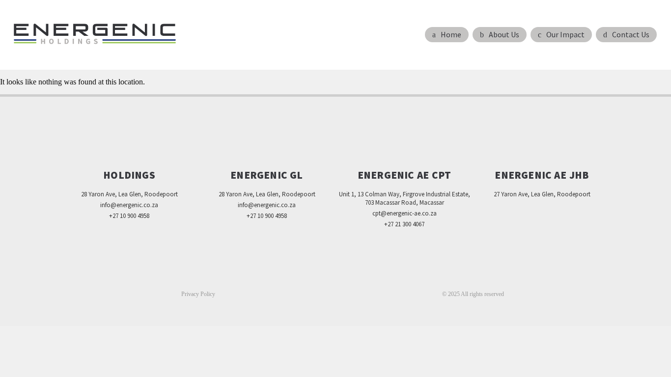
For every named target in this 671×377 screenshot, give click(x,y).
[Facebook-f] (314, 276)
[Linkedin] (335, 276)
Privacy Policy (198, 294)
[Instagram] (356, 276)
